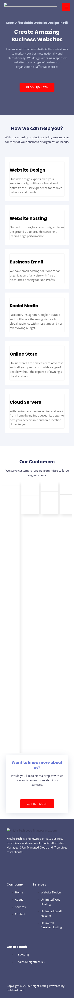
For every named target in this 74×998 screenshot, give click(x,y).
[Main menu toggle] (66, 7)
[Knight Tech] (30, 7)
